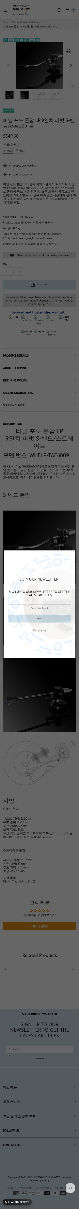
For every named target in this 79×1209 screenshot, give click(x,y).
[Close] (68, 556)
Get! (39, 618)
